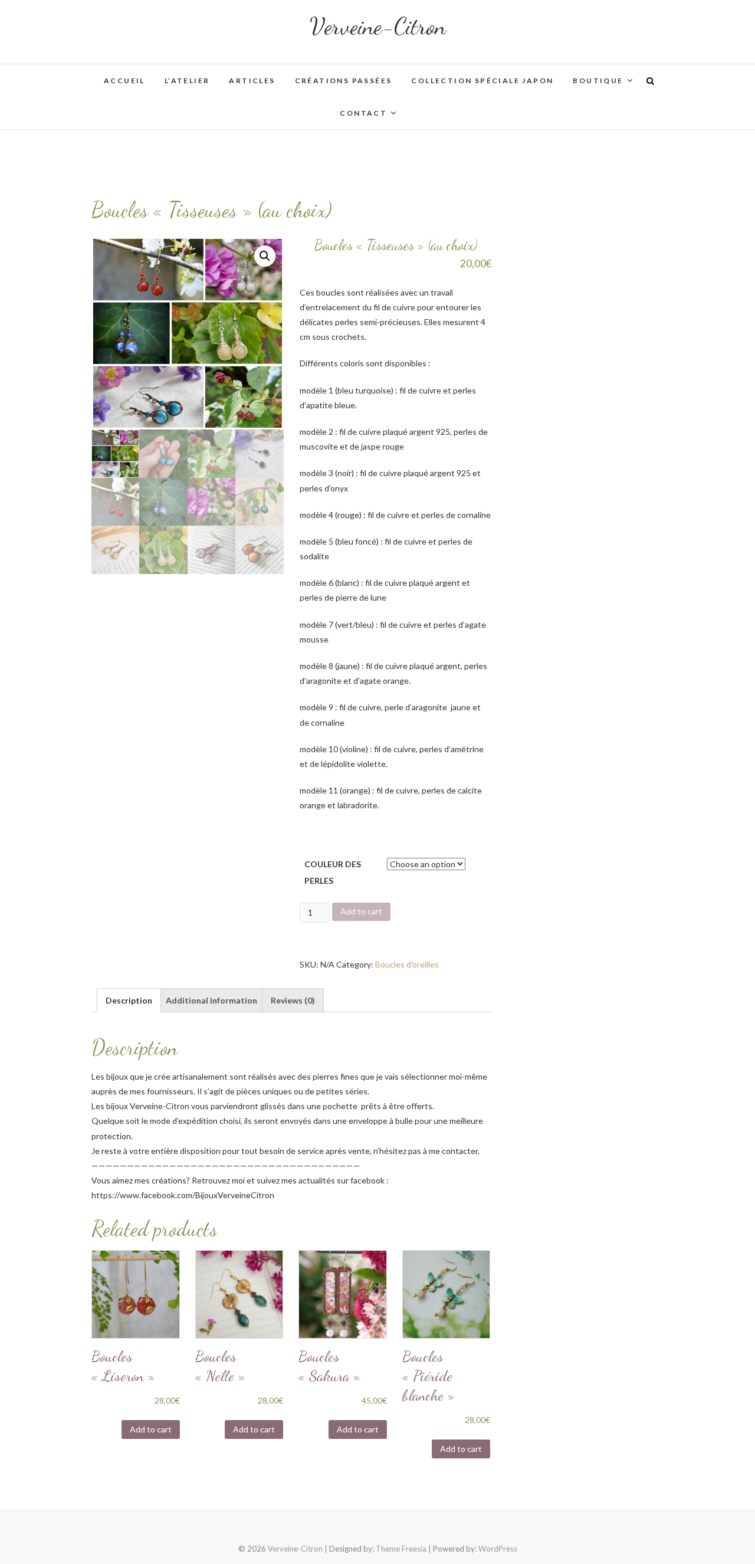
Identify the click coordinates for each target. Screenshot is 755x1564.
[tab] (129, 1000)
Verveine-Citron (378, 26)
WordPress (497, 1548)
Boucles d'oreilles (407, 964)
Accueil (124, 80)
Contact (363, 113)
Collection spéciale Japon (482, 80)
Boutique (598, 80)
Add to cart (361, 911)
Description (129, 1000)
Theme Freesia (401, 1548)
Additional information (211, 1000)
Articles (252, 80)
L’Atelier (187, 80)
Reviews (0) (293, 1000)
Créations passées (343, 80)
